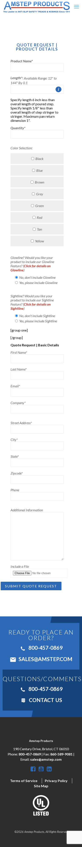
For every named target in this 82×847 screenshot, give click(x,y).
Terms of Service (23, 781)
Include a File (19, 566)
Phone (14, 490)
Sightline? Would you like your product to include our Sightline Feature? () (32, 302)
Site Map (41, 786)
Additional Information (26, 510)
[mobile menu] (76, 6)
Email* (15, 386)
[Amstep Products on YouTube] (41, 771)
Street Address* (21, 423)
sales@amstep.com (44, 659)
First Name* (18, 352)
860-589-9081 (61, 754)
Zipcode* (16, 473)
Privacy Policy (56, 781)
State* (14, 456)
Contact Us (45, 700)
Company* (18, 403)
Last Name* (18, 369)
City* (14, 439)
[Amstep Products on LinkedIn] (49, 771)
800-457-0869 (45, 648)
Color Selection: (21, 148)
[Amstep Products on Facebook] (33, 771)
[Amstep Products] (36, 6)
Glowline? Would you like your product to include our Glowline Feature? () (32, 263)
